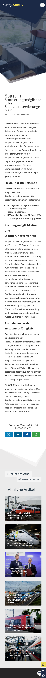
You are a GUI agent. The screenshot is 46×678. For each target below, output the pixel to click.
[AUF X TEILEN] (9, 434)
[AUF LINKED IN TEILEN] (18, 434)
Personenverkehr (24, 114)
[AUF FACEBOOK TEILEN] (27, 434)
